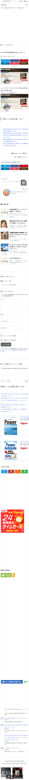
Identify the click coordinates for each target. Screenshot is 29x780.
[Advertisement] (14, 26)
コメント (3, 299)
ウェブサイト (4, 327)
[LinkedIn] (5, 63)
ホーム (3, 44)
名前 (2, 314)
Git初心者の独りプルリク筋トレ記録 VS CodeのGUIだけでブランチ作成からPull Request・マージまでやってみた (15, 135)
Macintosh (10, 44)
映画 (26, 153)
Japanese (7, 1)
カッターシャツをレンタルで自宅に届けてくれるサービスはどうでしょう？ (18, 246)
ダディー (25, 157)
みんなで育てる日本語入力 (10, 718)
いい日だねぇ (7, 748)
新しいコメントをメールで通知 (8, 335)
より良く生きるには (15, 258)
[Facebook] (14, 60)
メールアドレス (4, 321)
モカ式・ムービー (6, 93)
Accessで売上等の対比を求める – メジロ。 (16, 709)
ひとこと (20, 153)
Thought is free (23, 763)
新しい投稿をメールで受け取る (8, 340)
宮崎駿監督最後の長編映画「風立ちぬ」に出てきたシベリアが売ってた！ (18, 234)
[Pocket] (14, 63)
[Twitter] (5, 60)
